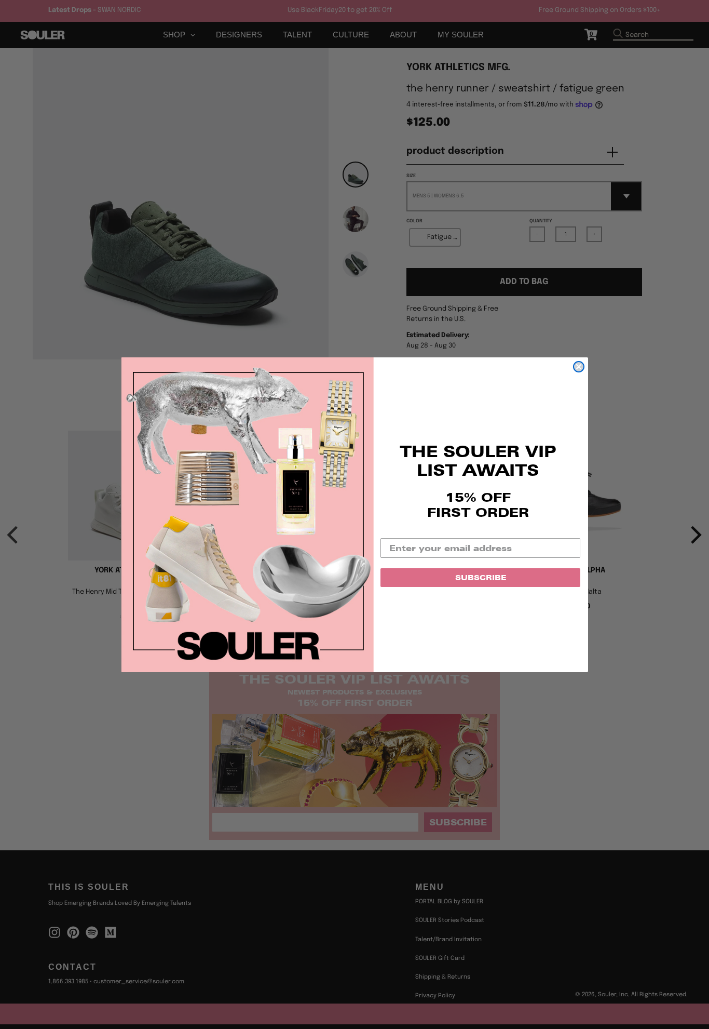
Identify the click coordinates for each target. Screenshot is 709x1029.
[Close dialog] (579, 367)
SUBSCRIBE (480, 577)
